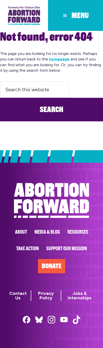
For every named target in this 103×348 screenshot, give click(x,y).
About (21, 232)
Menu (80, 16)
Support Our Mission (66, 248)
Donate (52, 266)
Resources (78, 232)
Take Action (27, 248)
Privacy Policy (46, 295)
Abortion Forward (24, 15)
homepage (59, 59)
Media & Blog (47, 232)
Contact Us (18, 295)
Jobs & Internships (80, 295)
